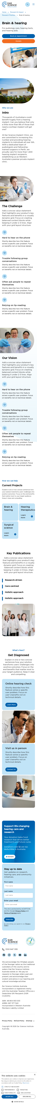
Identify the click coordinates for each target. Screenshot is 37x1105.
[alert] (18, 1089)
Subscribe (9, 919)
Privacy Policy (20, 911)
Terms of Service (10, 913)
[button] (18, 1102)
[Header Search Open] (27, 4)
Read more (26, 1083)
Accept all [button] (9, 1096)
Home (4, 12)
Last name (8, 891)
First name (8, 882)
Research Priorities (8, 15)
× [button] (34, 1074)
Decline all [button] (27, 1096)
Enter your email (11, 900)
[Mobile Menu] (33, 4)
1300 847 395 (11, 949)
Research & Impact (17, 12)
